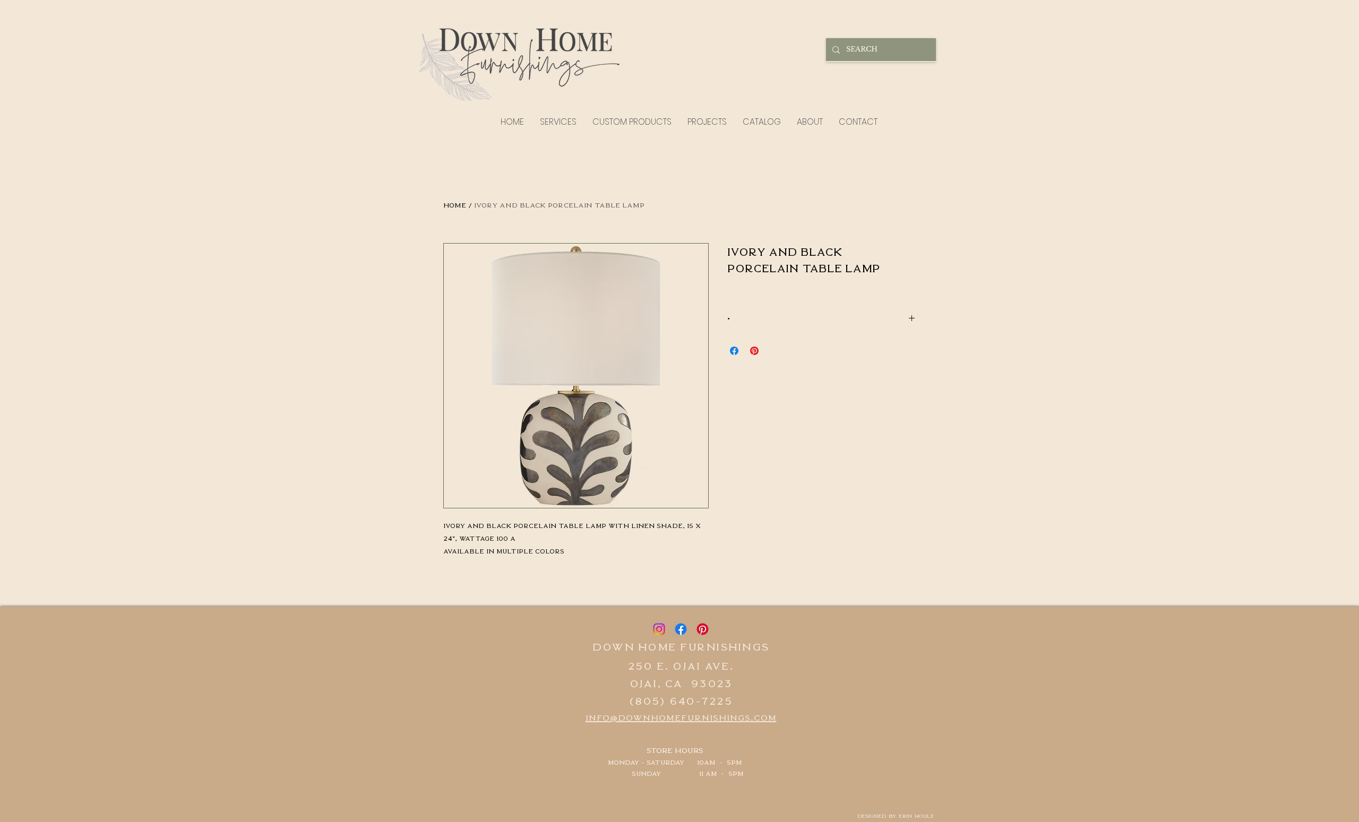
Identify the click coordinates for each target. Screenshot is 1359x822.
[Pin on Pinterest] (754, 350)
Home (454, 205)
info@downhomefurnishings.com (681, 717)
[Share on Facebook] (734, 350)
